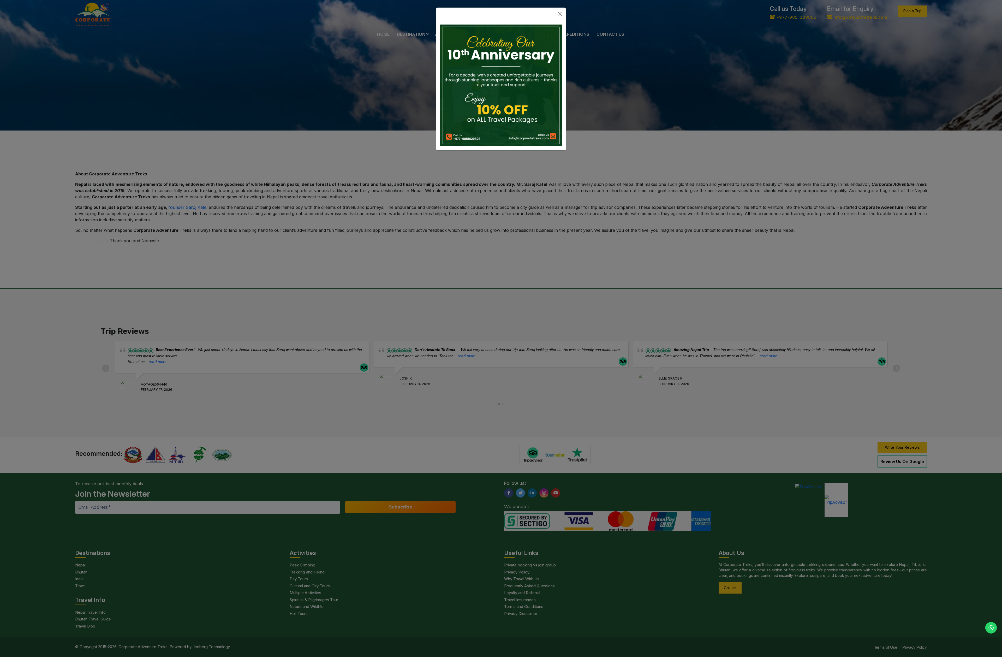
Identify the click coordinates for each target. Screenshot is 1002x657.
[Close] (560, 14)
